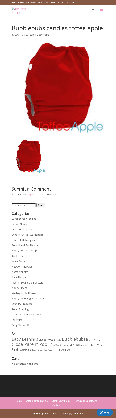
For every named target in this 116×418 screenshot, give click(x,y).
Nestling (84, 345)
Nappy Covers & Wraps (25, 250)
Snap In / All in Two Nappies (28, 234)
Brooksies (57, 340)
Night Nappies (20, 272)
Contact (56, 404)
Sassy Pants (48, 350)
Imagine (65, 345)
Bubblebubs (73, 339)
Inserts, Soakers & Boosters (27, 282)
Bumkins (93, 339)
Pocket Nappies (20, 224)
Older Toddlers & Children (26, 314)
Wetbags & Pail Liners (24, 293)
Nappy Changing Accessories (28, 298)
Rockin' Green (37, 350)
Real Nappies (21, 349)
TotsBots (65, 349)
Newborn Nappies (22, 266)
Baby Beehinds (25, 339)
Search (41, 205)
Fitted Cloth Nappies (23, 240)
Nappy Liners (19, 288)
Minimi (74, 345)
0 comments (43, 34)
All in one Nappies (22, 229)
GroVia (57, 345)
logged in (31, 194)
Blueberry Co (46, 339)
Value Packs (18, 261)
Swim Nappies (20, 277)
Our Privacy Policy (61, 400)
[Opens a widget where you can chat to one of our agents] (104, 412)
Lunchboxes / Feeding (24, 218)
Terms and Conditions (85, 400)
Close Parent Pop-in (32, 344)
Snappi (55, 350)
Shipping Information (37, 400)
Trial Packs (18, 256)
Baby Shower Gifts (22, 325)
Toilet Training (20, 309)
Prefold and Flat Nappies (26, 245)
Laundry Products (22, 303)
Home (19, 400)
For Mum (17, 320)
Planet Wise (96, 345)
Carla (16, 34)
